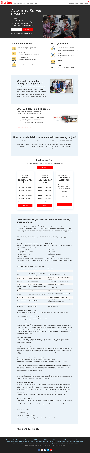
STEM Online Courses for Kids (40, 439)
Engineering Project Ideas (14, 439)
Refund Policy (50, 443)
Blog (7, 439)
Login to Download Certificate (67, 443)
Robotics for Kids (72, 441)
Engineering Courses (32, 3)
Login (88, 1)
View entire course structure (24, 127)
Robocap (14, 443)
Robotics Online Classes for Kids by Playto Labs (24, 441)
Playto (67, 441)
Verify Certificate (57, 443)
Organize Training (73, 3)
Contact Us (76, 443)
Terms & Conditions (36, 443)
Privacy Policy (44, 443)
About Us (30, 443)
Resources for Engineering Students (26, 439)
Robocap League (79, 441)
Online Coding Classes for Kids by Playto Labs (42, 441)
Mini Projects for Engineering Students (72, 439)
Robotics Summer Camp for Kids (58, 441)
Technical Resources (20, 443)
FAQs (26, 443)
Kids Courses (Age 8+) (19, 3)
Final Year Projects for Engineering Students (55, 439)
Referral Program (84, 3)
